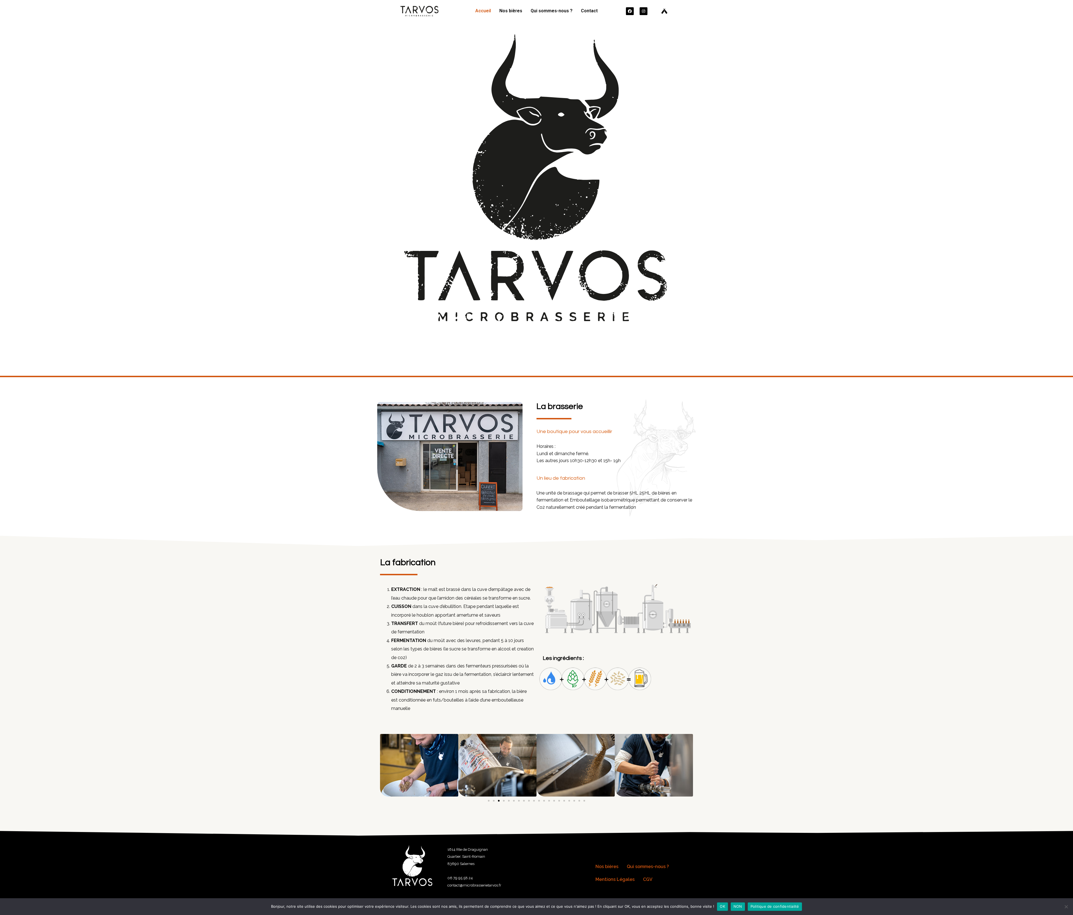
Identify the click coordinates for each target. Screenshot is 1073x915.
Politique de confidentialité (775, 906)
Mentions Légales (615, 879)
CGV (647, 879)
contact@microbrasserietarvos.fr (474, 885)
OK (722, 906)
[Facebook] (630, 11)
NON (737, 906)
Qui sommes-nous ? (552, 10)
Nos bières (510, 10)
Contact (589, 10)
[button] (489, 801)
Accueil (483, 10)
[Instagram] (643, 11)
